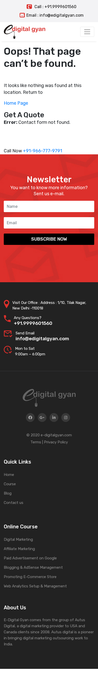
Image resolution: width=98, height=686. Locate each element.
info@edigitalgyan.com (42, 338)
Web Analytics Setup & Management (35, 586)
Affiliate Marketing (19, 549)
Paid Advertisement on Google (30, 558)
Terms (35, 442)
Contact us (13, 502)
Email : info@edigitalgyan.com (55, 15)
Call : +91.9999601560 (54, 6)
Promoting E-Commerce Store (30, 577)
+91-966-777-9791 (42, 151)
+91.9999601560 (33, 323)
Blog (8, 493)
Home (9, 474)
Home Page (16, 103)
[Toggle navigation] (87, 32)
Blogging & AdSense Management (33, 567)
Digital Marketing (18, 539)
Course (10, 484)
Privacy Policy (56, 442)
